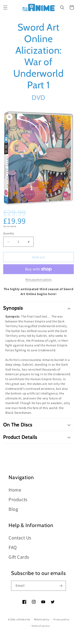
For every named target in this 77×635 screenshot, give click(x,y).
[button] (5, 7)
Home (15, 490)
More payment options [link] (38, 279)
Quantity (8, 233)
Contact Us (20, 538)
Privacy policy (61, 619)
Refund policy (41, 619)
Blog (13, 509)
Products (18, 499)
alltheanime (23, 619)
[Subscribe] (61, 586)
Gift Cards (19, 557)
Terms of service (40, 625)
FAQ (13, 547)
